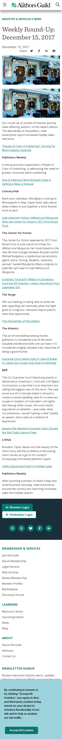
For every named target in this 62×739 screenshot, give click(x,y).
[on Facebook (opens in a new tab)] (40, 51)
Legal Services (11, 566)
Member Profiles (12, 583)
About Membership (14, 561)
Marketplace (10, 589)
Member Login (19, 507)
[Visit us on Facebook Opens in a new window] (40, 528)
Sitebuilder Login (21, 514)
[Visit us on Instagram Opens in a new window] (13, 528)
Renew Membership (14, 578)
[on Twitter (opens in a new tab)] (32, 51)
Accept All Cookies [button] (21, 730)
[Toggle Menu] (5, 4)
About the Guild (11, 645)
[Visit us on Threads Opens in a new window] (22, 528)
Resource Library (12, 611)
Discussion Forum (13, 595)
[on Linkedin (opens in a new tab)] (47, 51)
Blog (5, 628)
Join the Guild (10, 555)
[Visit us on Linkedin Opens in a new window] (49, 528)
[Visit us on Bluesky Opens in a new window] (31, 528)
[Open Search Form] (57, 4)
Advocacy (7, 650)
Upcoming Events (13, 617)
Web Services (10, 572)
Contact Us (9, 656)
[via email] (55, 51)
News (5, 623)
